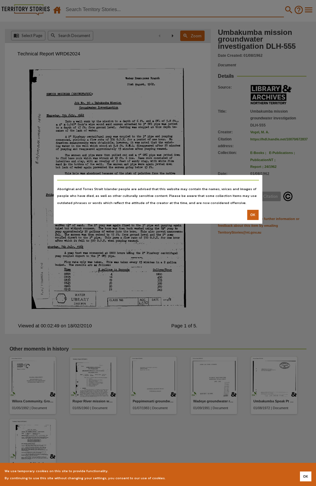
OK (253, 215)
